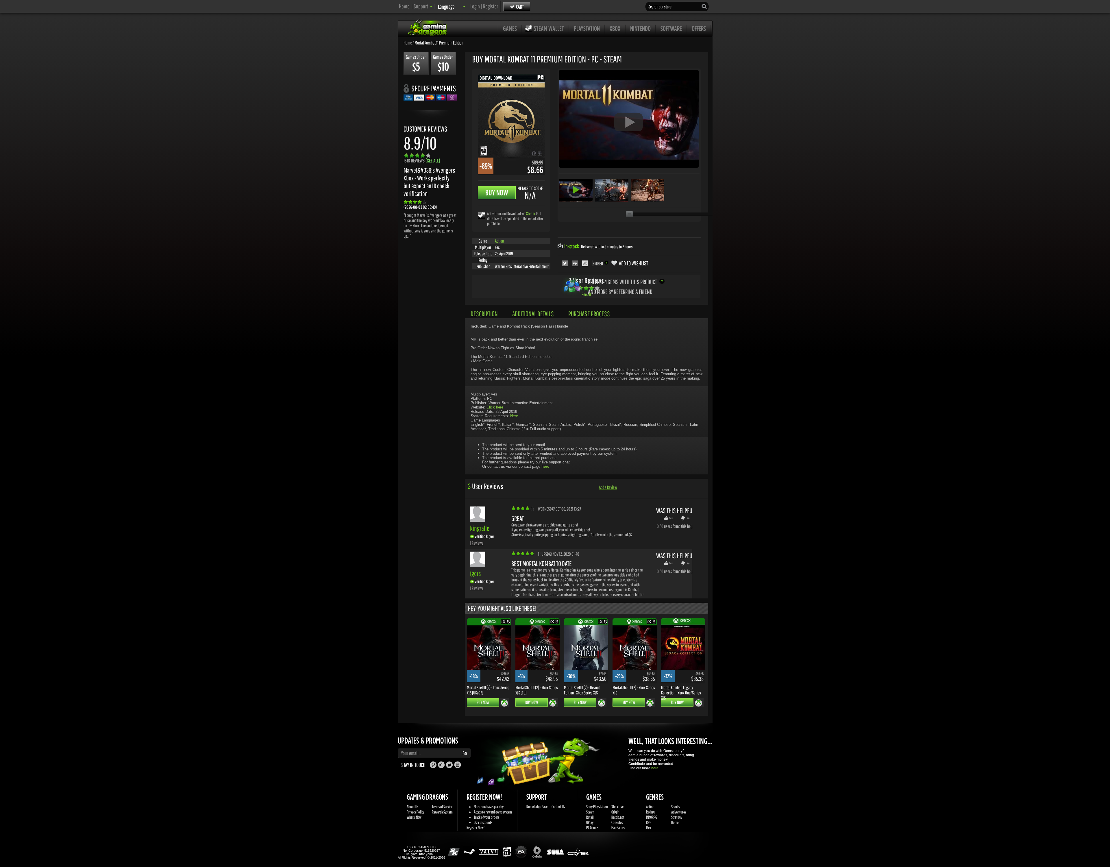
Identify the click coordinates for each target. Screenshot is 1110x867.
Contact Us (558, 806)
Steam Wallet (549, 28)
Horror (675, 822)
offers (699, 28)
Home (404, 6)
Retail (590, 817)
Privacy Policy (415, 811)
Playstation (587, 28)
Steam (530, 213)
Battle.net (617, 817)
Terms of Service (442, 806)
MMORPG (651, 817)
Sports (675, 806)
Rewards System (442, 811)
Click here (494, 407)
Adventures (678, 811)
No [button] (688, 518)
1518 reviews (422, 161)
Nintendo (640, 28)
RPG (648, 822)
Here (514, 416)
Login (475, 6)
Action (499, 240)
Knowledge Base (536, 806)
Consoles (617, 822)
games (510, 28)
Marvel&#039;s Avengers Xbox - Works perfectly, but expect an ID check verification (429, 181)
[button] (423, 6)
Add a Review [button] (608, 487)
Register (490, 6)
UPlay (589, 822)
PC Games (592, 827)
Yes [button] (671, 518)
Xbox (615, 28)
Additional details (533, 314)
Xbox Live (617, 806)
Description (484, 314)
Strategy (676, 817)
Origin (615, 811)
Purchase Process (589, 314)
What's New (414, 817)
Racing (650, 811)
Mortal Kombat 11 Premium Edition (439, 42)
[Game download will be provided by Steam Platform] (481, 214)
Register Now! (475, 827)
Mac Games (618, 827)
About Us (412, 806)
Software (671, 28)
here (654, 768)
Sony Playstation (597, 806)
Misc (648, 827)
